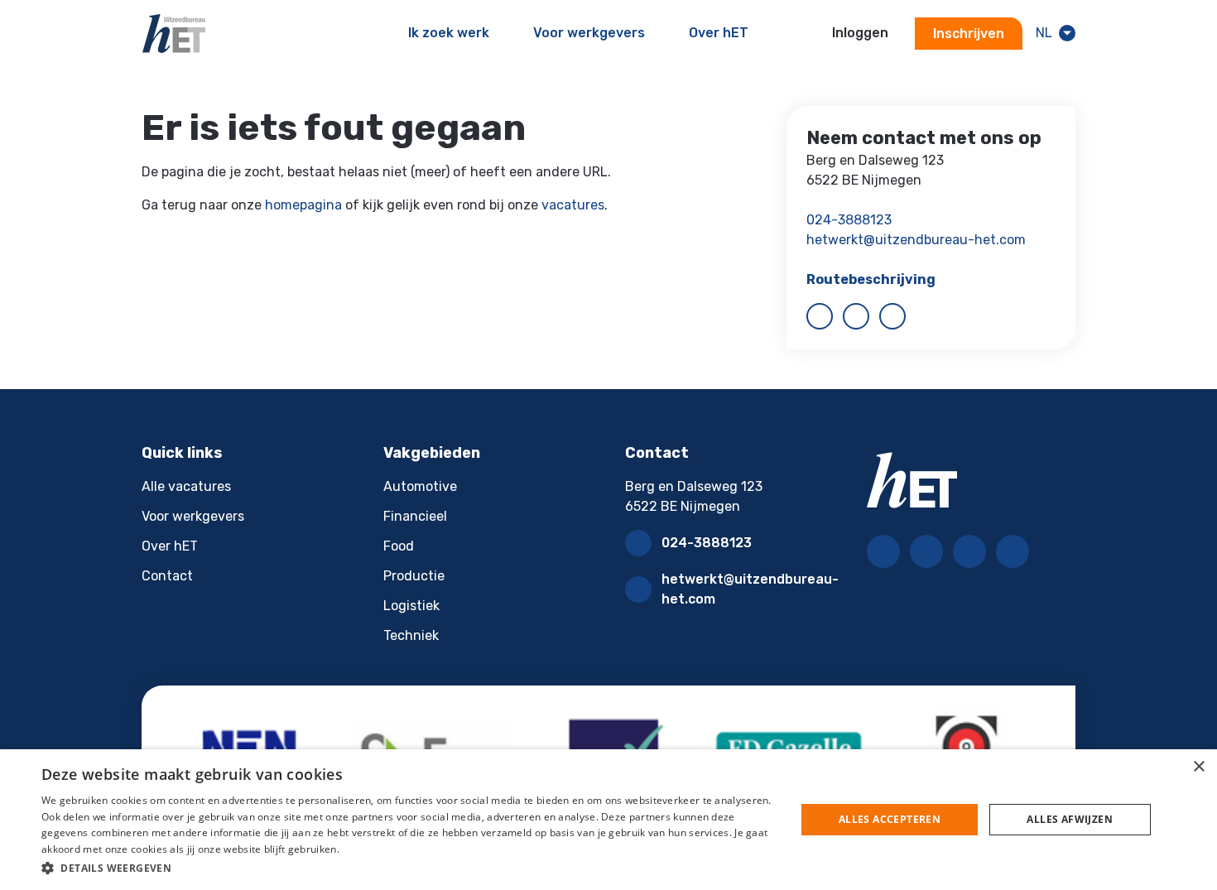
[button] (407, 868)
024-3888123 (849, 220)
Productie (414, 576)
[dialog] (608, 819)
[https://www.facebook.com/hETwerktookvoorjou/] (819, 316)
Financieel (415, 516)
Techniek (411, 635)
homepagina (303, 205)
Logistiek (411, 605)
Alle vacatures (186, 486)
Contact (167, 576)
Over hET (170, 546)
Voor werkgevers (193, 516)
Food (398, 546)
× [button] (1198, 767)
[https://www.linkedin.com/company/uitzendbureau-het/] (856, 316)
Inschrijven (968, 33)
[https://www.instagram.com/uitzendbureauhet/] (892, 316)
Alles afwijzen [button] (1070, 819)
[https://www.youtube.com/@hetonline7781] (1012, 551)
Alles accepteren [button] (889, 819)
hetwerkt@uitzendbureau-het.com (916, 240)
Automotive (420, 486)
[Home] (174, 33)
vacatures (572, 205)
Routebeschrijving (871, 279)
